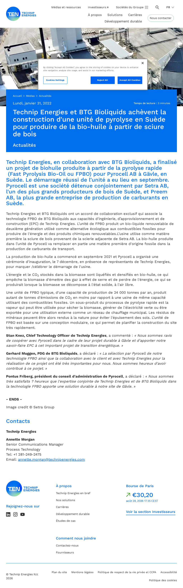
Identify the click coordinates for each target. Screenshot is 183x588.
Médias (30, 95)
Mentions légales (82, 572)
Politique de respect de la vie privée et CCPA (127, 572)
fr (168, 7)
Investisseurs (97, 7)
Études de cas (65, 520)
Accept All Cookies (130, 80)
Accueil (17, 95)
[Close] (143, 63)
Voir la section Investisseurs (150, 512)
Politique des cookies (163, 580)
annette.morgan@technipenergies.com (51, 459)
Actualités (45, 95)
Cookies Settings (55, 80)
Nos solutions (65, 500)
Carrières (135, 15)
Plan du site (59, 572)
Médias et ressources (66, 7)
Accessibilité (168, 572)
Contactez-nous (67, 545)
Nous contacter (161, 18)
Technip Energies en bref (73, 493)
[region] (93, 74)
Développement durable (73, 514)
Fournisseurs (65, 552)
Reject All (102, 80)
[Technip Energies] (21, 14)
